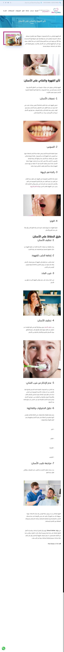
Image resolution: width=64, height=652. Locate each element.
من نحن (32, 10)
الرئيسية (36, 10)
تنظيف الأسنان (48, 327)
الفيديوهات (18, 10)
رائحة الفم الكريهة (34, 186)
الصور (23, 10)
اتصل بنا (5, 10)
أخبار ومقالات (11, 10)
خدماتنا (27, 10)
